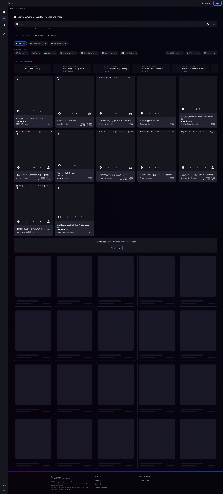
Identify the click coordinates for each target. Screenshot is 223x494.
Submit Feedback (101, 488)
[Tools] (4, 34)
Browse (207, 3)
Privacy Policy (144, 480)
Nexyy (10, 3)
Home (14, 8)
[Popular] (4, 24)
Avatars (28, 35)
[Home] (4, 11)
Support (98, 480)
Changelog (99, 484)
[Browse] (4, 18)
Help (4, 486)
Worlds (41, 35)
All (17, 35)
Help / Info (99, 476)
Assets (53, 35)
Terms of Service (145, 476)
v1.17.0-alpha (4, 489)
